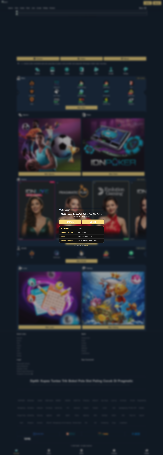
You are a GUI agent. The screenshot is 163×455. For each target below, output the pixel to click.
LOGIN (93, 222)
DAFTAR (70, 222)
